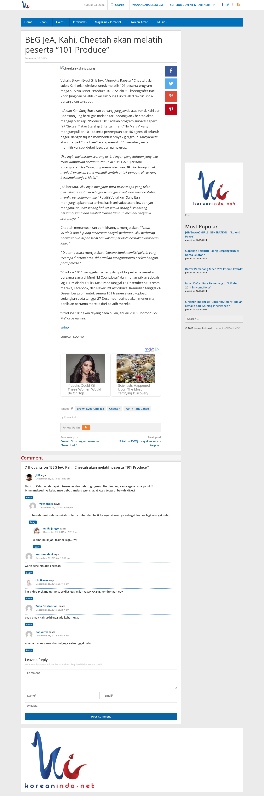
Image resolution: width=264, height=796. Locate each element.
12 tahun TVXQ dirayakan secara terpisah (139, 441)
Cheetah (114, 408)
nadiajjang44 (51, 528)
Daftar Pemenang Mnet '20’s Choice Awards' (214, 269)
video (64, 327)
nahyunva (42, 632)
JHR (38, 475)
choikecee (42, 580)
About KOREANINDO (228, 328)
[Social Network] (230, 5)
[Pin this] (171, 109)
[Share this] (171, 71)
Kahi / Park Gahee (137, 408)
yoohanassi (46, 503)
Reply (29, 497)
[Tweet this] (171, 83)
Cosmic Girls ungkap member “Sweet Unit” (79, 441)
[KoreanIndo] (26, 4)
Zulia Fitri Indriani (47, 606)
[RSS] (87, 427)
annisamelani (44, 554)
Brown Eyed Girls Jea (90, 408)
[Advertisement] (41, 132)
